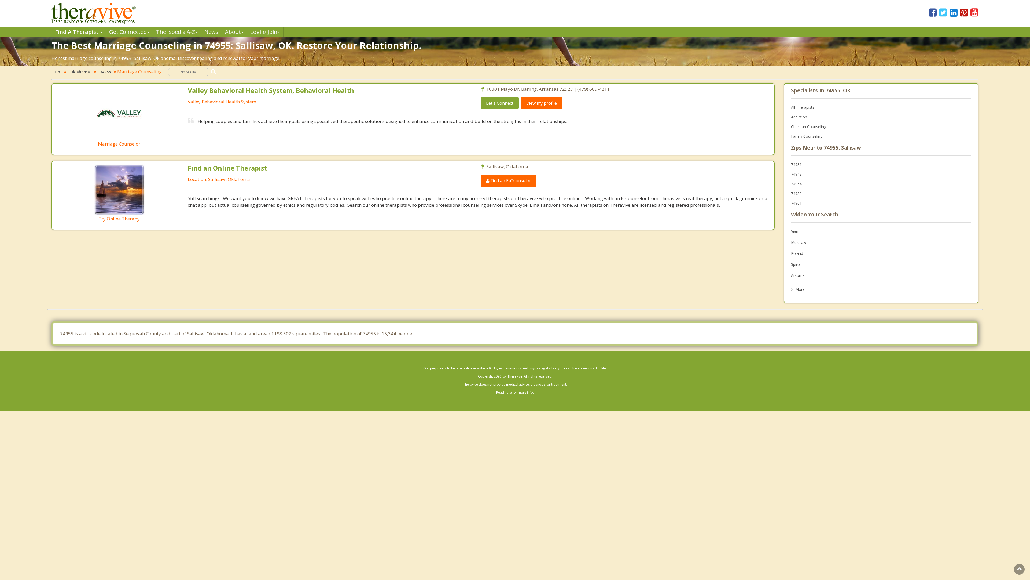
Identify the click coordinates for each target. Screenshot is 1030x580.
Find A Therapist (77, 31)
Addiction (799, 116)
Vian (794, 231)
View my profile (541, 103)
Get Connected (128, 31)
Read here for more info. (515, 392)
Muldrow (798, 242)
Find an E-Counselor (510, 181)
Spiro (795, 264)
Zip (57, 71)
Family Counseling (806, 136)
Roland (797, 253)
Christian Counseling (808, 126)
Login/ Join (263, 31)
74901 (796, 203)
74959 (796, 193)
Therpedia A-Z (175, 31)
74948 (796, 174)
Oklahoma (80, 71)
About (233, 31)
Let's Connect (499, 103)
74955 (105, 71)
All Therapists (802, 107)
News (211, 31)
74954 (796, 183)
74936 (796, 164)
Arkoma (798, 275)
